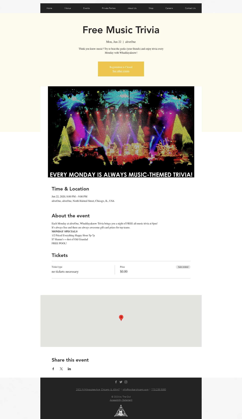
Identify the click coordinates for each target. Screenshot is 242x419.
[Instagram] (126, 382)
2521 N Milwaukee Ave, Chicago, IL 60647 (98, 389)
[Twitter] (121, 382)
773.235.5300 (158, 389)
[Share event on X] (61, 369)
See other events (121, 71)
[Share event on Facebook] (53, 369)
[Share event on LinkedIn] (69, 369)
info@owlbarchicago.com (135, 389)
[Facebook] (116, 382)
